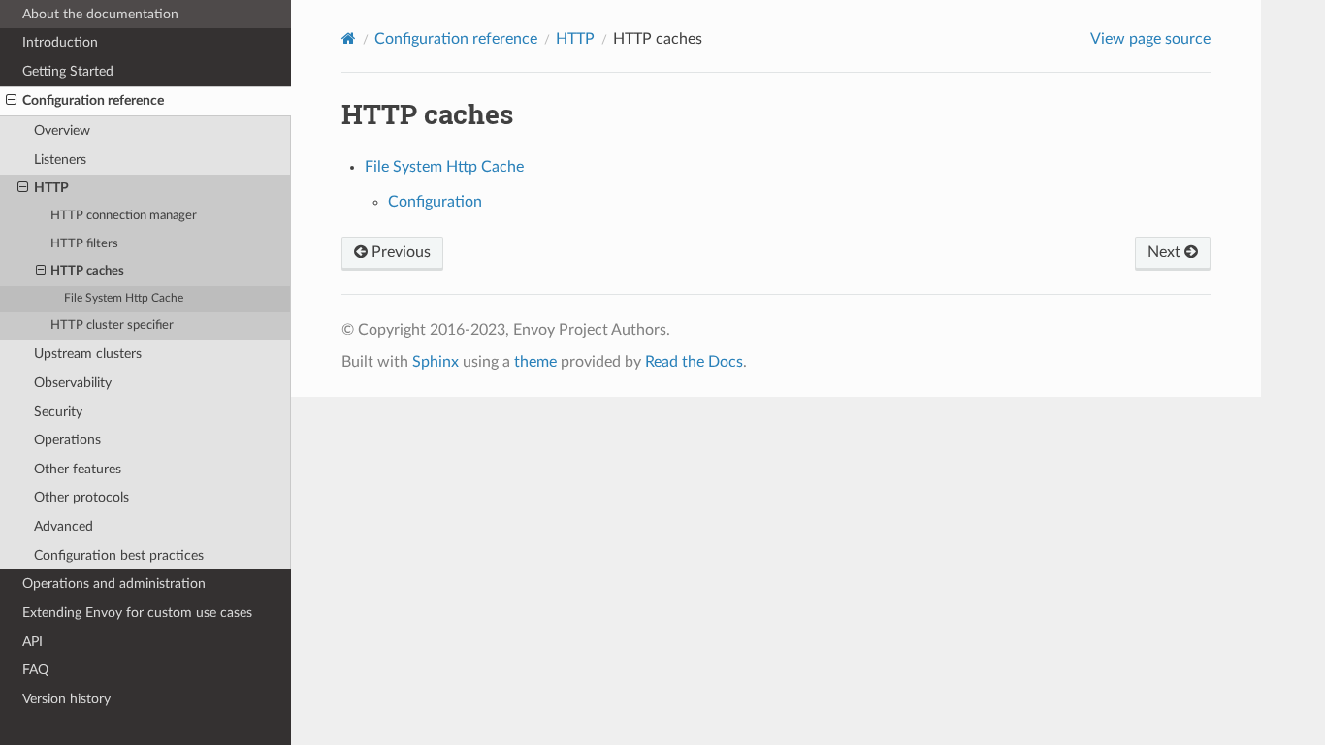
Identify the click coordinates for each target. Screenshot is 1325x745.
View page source (1150, 39)
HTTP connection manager (123, 216)
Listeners (60, 159)
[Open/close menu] (11, 101)
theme (535, 362)
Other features (77, 469)
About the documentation (100, 14)
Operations (67, 440)
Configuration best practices (119, 555)
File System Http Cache (123, 298)
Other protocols (81, 497)
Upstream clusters (88, 353)
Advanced (63, 526)
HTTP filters (84, 244)
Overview (62, 130)
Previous (399, 252)
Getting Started (67, 71)
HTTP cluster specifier (112, 325)
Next (1165, 252)
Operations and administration (114, 583)
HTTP (51, 187)
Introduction (60, 42)
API (32, 641)
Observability (73, 382)
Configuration (435, 202)
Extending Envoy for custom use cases (137, 612)
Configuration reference (93, 100)
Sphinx (435, 362)
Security (58, 412)
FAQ (35, 670)
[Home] (348, 38)
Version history (66, 699)
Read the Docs (694, 362)
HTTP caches (87, 271)
